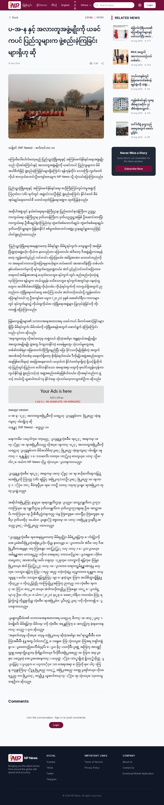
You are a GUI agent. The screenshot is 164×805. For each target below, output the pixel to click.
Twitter (50, 773)
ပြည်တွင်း (27, 5)
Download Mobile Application (138, 773)
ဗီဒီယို (54, 5)
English (65, 5)
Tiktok (49, 767)
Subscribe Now (133, 168)
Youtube (50, 762)
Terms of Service (94, 762)
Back (15, 17)
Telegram (51, 779)
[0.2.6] (14, 5)
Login (150, 5)
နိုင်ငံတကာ (42, 5)
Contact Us (128, 767)
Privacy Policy (92, 767)
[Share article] (102, 63)
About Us (127, 762)
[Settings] (140, 5)
